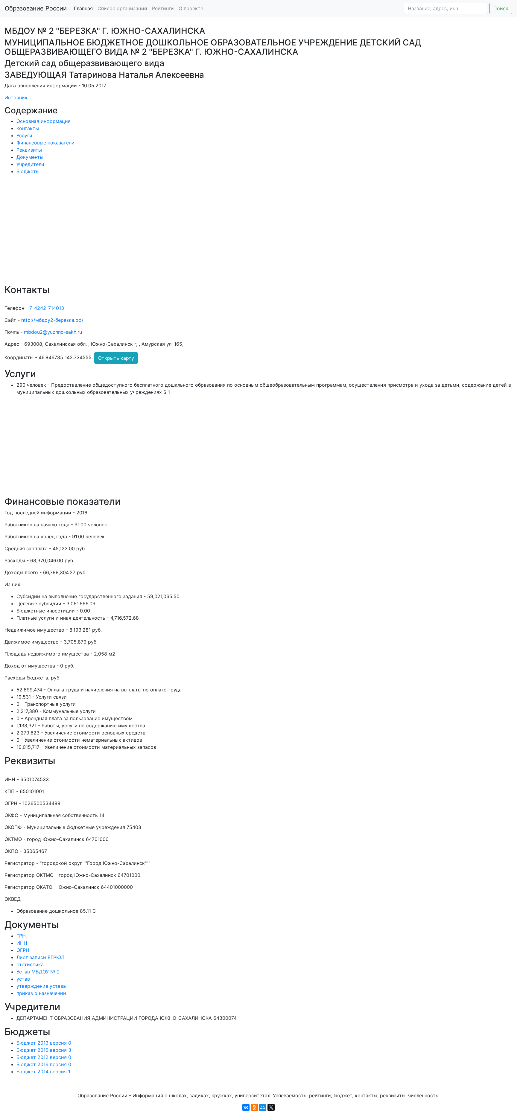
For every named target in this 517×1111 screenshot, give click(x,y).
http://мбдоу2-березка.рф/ (52, 320)
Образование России (36, 8)
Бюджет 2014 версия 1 (43, 1072)
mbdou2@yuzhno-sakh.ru (53, 332)
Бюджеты (27, 171)
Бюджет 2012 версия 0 (43, 1057)
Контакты (27, 128)
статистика (30, 964)
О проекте (191, 8)
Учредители (30, 164)
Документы (29, 157)
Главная (83, 8)
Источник (16, 97)
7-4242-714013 (46, 308)
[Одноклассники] (254, 1107)
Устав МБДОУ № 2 (38, 972)
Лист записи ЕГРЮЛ (40, 957)
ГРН (21, 936)
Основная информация (43, 121)
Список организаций (122, 8)
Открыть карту (116, 358)
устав (23, 979)
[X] (271, 1107)
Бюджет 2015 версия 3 (43, 1050)
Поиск (500, 8)
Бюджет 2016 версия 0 (43, 1064)
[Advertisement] (184, 233)
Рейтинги (163, 8)
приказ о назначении (41, 993)
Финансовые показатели (45, 143)
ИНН (21, 943)
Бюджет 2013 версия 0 (43, 1043)
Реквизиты (29, 150)
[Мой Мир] (262, 1107)
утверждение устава (41, 986)
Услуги (24, 135)
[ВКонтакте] (246, 1107)
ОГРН (22, 950)
